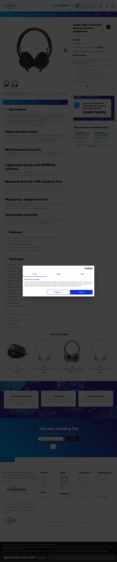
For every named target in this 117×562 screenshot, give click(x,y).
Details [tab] (58, 274)
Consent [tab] (34, 274)
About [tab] (82, 274)
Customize (57, 292)
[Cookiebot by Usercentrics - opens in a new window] (86, 268)
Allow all (81, 292)
